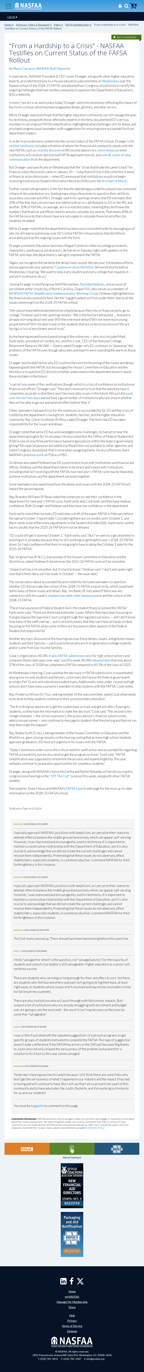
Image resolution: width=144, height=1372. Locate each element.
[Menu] (8, 5)
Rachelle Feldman (92, 284)
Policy (57, 24)
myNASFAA (72, 1296)
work (40, 455)
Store (72, 1307)
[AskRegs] (72, 1149)
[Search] (125, 5)
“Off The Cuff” (60, 776)
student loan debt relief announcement (75, 596)
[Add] (114, 37)
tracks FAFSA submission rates (70, 656)
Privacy (72, 1320)
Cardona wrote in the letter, (74, 267)
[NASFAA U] (117, 1149)
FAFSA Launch (76, 788)
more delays (106, 150)
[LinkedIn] (63, 1282)
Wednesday (110, 81)
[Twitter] (80, 1282)
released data (101, 660)
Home (7, 24)
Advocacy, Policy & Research (32, 24)
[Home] (28, 5)
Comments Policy (95, 1127)
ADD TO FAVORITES (126, 37)
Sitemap (72, 1331)
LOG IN (11, 17)
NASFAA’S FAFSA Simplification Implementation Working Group (53, 293)
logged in (37, 1106)
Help (72, 1315)
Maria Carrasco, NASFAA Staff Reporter (41, 68)
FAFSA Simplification (77, 24)
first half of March (114, 181)
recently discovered (50, 150)
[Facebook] (71, 1282)
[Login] (119, 5)
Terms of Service (72, 1326)
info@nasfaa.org (95, 1358)
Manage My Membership (72, 1302)
